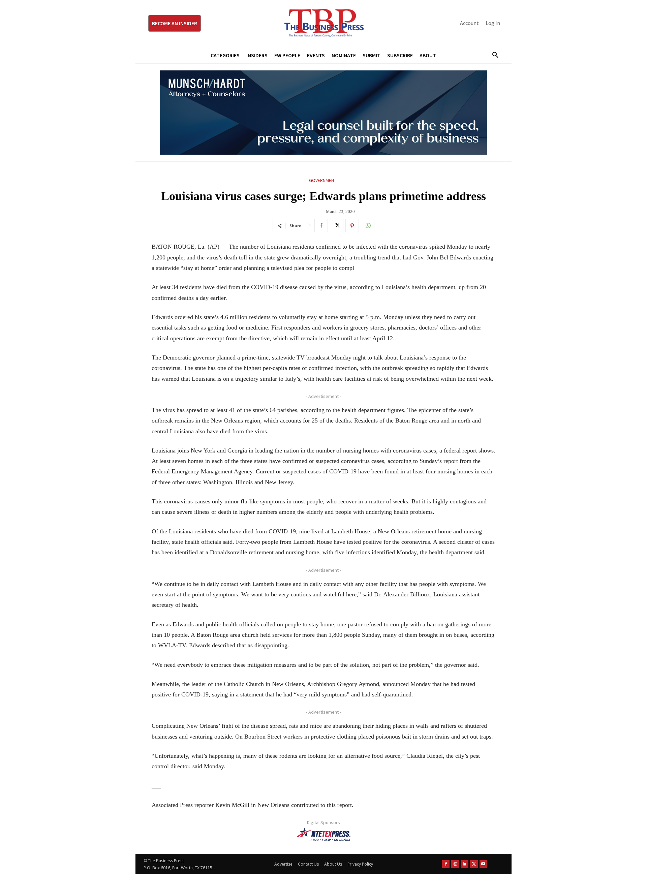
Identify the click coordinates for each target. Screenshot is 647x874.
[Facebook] (321, 225)
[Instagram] (455, 864)
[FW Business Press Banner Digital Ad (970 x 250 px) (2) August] (323, 112)
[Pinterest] (352, 225)
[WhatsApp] (367, 225)
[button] (492, 55)
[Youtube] (483, 864)
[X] (336, 225)
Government (322, 180)
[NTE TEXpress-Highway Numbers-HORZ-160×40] (323, 834)
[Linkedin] (464, 864)
